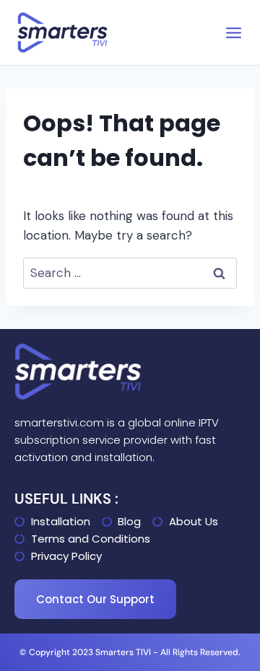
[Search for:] (130, 273)
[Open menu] (234, 33)
